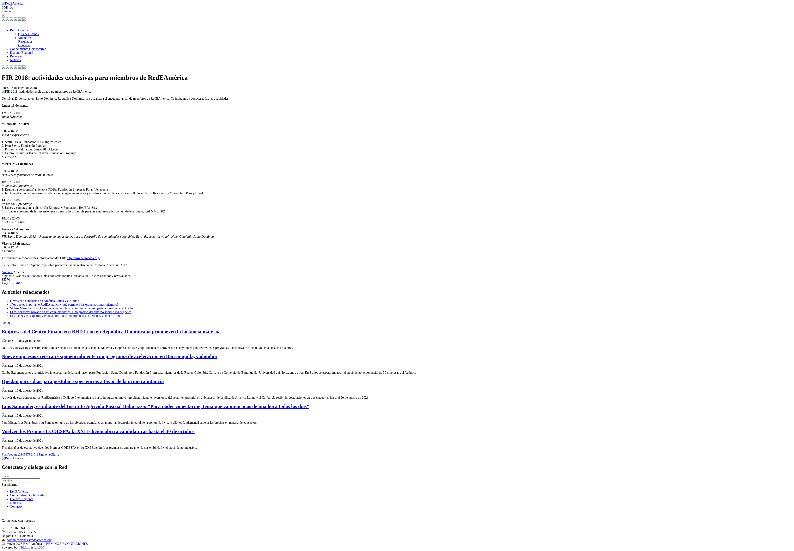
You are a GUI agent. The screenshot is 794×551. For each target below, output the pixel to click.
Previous (13, 454)
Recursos (16, 56)
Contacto (24, 45)
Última (55, 454)
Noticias (15, 60)
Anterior (7, 272)
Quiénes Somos (28, 34)
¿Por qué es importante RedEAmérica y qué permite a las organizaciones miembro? (64, 304)
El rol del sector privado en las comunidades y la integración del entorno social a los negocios (70, 312)
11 (36, 454)
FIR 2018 (16, 283)
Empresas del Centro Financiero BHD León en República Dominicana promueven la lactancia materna (111, 331)
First (4, 454)
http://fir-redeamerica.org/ (83, 258)
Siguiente (8, 276)
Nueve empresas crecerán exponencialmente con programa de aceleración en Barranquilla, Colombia (109, 356)
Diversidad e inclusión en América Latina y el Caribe (44, 301)
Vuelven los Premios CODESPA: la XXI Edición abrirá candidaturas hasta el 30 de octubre (98, 431)
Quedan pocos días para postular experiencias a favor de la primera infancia (83, 381)
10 (33, 454)
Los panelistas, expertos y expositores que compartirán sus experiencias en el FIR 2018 (66, 315)
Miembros (24, 37)
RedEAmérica (19, 30)
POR (6, 7)
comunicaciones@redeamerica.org (29, 540)
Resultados (25, 41)
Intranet (7, 11)
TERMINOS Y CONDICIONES (66, 543)
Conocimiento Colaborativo (28, 49)
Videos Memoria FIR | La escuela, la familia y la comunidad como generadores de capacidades (71, 308)
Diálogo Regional (21, 52)
